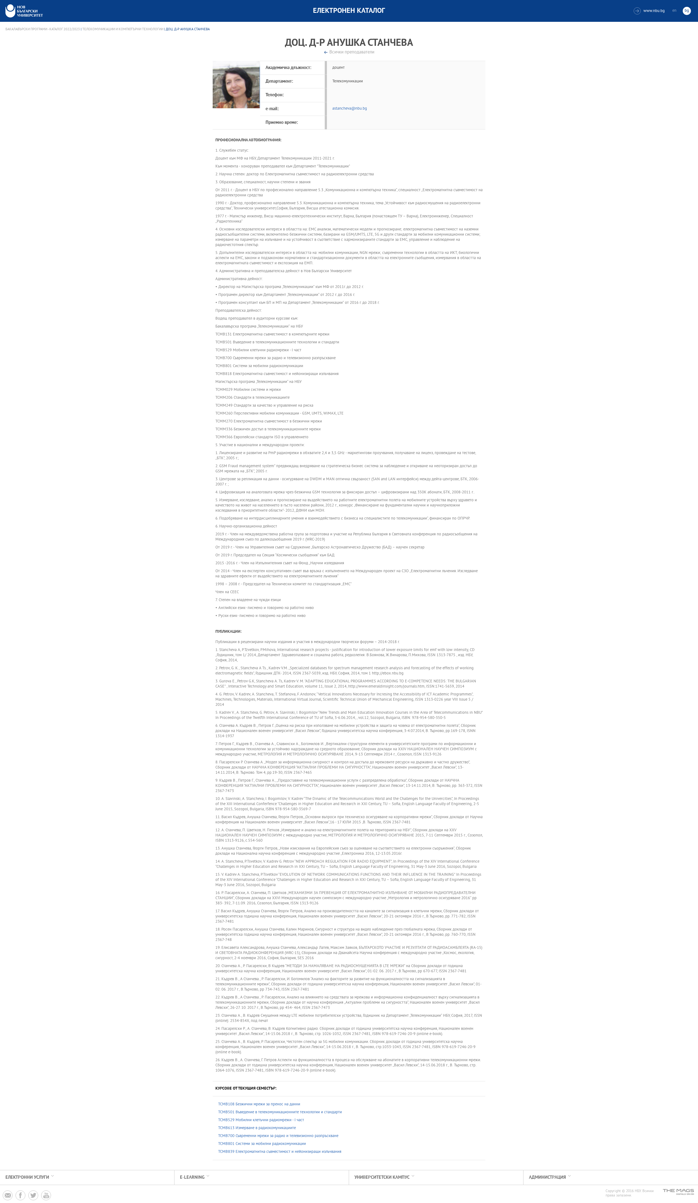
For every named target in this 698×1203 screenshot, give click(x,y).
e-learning (192, 1177)
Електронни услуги (27, 1177)
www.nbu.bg (650, 11)
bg (687, 10)
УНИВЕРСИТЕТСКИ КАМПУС (382, 1177)
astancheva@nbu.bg (349, 108)
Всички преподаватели (351, 52)
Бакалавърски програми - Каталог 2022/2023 (42, 29)
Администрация (547, 1177)
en (674, 10)
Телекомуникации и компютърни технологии (122, 29)
